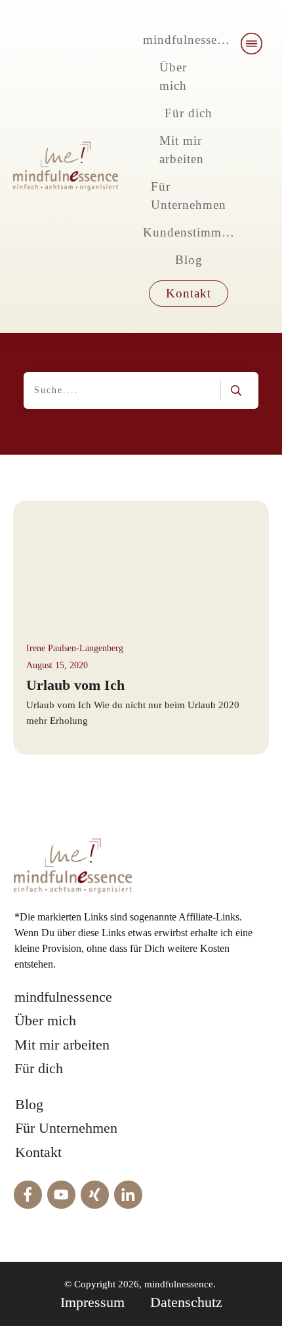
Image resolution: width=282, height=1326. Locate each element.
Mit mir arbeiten (62, 1044)
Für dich (38, 1068)
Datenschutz (186, 1302)
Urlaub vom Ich (75, 685)
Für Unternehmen (66, 1128)
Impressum (92, 1302)
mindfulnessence (63, 997)
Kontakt (38, 1152)
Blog (29, 1104)
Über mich (45, 1020)
